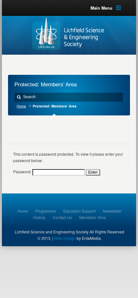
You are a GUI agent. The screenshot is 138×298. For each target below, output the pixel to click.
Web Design (65, 238)
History (39, 217)
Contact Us (62, 217)
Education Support (79, 211)
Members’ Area (92, 217)
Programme (45, 211)
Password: (22, 171)
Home (21, 106)
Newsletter (112, 211)
